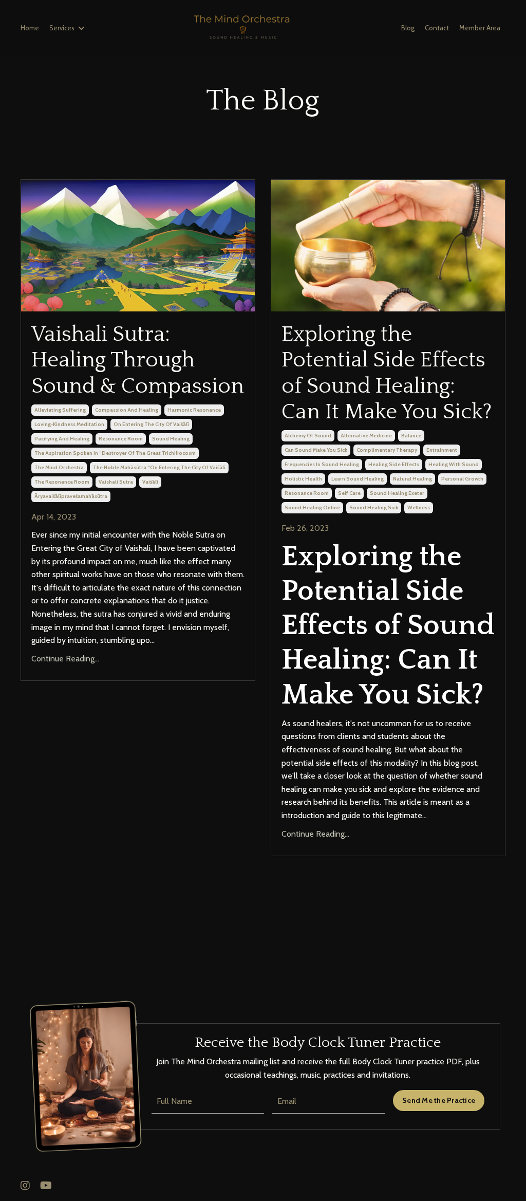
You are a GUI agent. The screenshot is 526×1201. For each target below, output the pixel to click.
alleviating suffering (60, 410)
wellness (418, 507)
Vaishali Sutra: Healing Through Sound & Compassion (137, 360)
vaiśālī (150, 481)
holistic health (303, 478)
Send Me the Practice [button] (438, 1100)
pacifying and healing (61, 438)
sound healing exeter (397, 493)
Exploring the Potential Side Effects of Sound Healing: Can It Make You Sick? (386, 373)
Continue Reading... (65, 658)
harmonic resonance (194, 410)
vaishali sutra (116, 481)
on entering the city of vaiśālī (151, 424)
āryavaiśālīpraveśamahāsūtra (70, 496)
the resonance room (61, 481)
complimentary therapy (386, 450)
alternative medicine (366, 435)
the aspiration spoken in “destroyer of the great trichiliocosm (115, 453)
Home (30, 28)
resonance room (121, 438)
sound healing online (312, 507)
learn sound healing (357, 478)
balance (411, 435)
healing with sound (453, 464)
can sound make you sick (316, 450)
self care (349, 493)
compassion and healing (126, 410)
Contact (437, 28)
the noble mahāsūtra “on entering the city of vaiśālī (159, 467)
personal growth (462, 478)
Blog (408, 28)
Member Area (479, 28)
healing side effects (393, 464)
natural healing (412, 478)
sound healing (171, 438)
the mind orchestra (59, 467)
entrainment (441, 450)
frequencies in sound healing (322, 464)
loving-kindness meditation (69, 424)
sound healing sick (373, 507)
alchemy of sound (308, 435)
